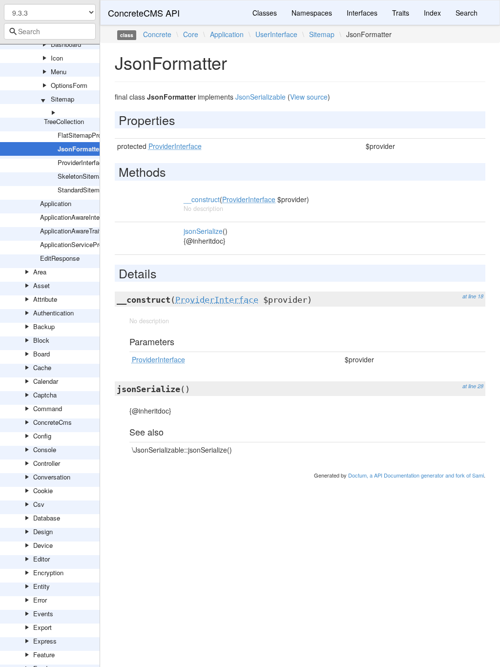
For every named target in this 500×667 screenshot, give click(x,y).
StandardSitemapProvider (94, 189)
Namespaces (312, 13)
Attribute (45, 299)
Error (40, 599)
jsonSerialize (203, 231)
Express (45, 641)
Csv (38, 504)
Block (41, 340)
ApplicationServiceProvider (78, 244)
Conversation (51, 476)
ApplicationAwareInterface (77, 217)
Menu (58, 71)
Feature (44, 654)
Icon (57, 58)
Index (432, 13)
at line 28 (472, 386)
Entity (41, 586)
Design (43, 531)
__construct (202, 199)
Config (42, 435)
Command (47, 408)
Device (43, 545)
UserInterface (276, 34)
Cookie (43, 490)
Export (42, 627)
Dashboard (66, 44)
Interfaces (362, 13)
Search (467, 13)
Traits (400, 13)
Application (55, 203)
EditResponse (60, 258)
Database (46, 517)
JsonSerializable (260, 97)
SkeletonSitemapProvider (93, 176)
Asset (41, 285)
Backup (44, 326)
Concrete (157, 34)
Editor (41, 558)
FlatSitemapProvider (86, 135)
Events (43, 613)
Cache (42, 367)
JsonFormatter (80, 148)
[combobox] (50, 31)
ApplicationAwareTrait (70, 230)
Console (44, 449)
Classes (264, 13)
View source (309, 97)
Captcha (45, 394)
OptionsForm (69, 85)
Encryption (48, 572)
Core (190, 34)
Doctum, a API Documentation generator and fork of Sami (416, 475)
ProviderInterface (82, 162)
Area (39, 271)
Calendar (45, 381)
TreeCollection (64, 121)
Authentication (53, 312)
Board (41, 353)
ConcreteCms (52, 422)
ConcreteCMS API (144, 12)
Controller (46, 463)
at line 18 (472, 296)
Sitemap (62, 99)
